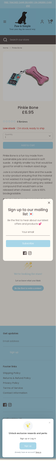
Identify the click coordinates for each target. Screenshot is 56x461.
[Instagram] (30, 253)
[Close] (49, 202)
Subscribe (28, 243)
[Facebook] (25, 253)
